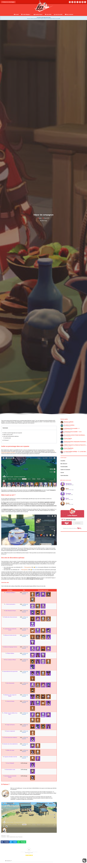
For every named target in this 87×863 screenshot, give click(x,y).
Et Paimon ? (6, 440)
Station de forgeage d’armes (10, 647)
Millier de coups (10, 750)
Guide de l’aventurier (65, 485)
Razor (67, 514)
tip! (67, 539)
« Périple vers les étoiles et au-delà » (11, 713)
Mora (36, 567)
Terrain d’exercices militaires (10, 737)
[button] (5, 841)
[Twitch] (77, 2)
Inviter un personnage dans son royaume (13, 432)
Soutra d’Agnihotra (68, 448)
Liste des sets (8, 438)
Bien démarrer (64, 479)
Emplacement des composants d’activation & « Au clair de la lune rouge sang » (75, 441)
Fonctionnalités (64, 482)
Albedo (67, 519)
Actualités (63, 476)
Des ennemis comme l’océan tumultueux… (74, 435)
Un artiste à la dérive (69, 425)
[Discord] (80, 2)
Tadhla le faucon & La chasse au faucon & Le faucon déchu (75, 445)
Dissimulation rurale (10, 769)
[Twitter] (72, 2)
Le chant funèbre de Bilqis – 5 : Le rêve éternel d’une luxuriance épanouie (75, 451)
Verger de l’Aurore (10, 724)
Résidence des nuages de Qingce (10, 695)
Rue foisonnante (10, 683)
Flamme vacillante (68, 421)
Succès (62, 488)
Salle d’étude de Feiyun (10, 610)
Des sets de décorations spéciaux (11, 436)
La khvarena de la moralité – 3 (71, 428)
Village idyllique (10, 653)
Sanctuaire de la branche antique (10, 776)
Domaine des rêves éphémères (10, 744)
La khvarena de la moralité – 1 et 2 (72, 431)
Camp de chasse (10, 701)
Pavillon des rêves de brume (10, 617)
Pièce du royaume (25, 593)
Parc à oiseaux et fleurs (10, 659)
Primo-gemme (27, 567)
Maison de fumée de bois (10, 635)
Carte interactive (64, 491)
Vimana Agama (68, 438)
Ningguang (69, 499)
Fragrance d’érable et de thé (10, 756)
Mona (67, 504)
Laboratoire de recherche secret (10, 629)
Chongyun (68, 509)
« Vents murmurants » (10, 604)
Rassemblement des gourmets (11, 671)
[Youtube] (75, 2)
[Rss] (85, 2)
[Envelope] (82, 2)
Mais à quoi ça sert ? (8, 434)
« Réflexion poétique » (10, 592)
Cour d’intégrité (10, 763)
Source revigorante (10, 731)
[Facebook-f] (70, 2)
